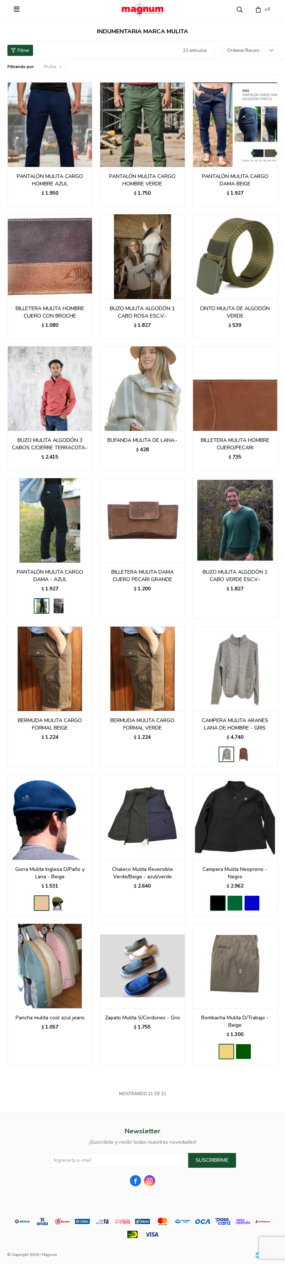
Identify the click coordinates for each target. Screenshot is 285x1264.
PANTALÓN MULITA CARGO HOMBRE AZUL (50, 180)
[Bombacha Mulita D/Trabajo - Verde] (243, 1051)
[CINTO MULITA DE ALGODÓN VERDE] (235, 256)
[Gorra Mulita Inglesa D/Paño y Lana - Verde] (58, 903)
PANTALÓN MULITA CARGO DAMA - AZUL (50, 576)
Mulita (50, 67)
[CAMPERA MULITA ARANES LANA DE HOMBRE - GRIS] (235, 668)
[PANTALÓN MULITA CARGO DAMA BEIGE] (235, 124)
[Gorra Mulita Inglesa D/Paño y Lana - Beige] (49, 817)
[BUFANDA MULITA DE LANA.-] (142, 388)
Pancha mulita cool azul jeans (50, 1017)
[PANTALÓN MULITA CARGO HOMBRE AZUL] (49, 124)
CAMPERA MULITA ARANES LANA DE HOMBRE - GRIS (235, 724)
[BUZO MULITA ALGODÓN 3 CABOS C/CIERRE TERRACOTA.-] (49, 388)
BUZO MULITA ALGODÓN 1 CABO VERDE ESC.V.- (235, 576)
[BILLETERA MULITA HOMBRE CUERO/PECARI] (235, 388)
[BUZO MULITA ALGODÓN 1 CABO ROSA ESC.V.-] (142, 256)
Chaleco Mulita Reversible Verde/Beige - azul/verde (142, 873)
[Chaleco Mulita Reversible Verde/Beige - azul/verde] (142, 817)
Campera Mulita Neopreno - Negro (235, 873)
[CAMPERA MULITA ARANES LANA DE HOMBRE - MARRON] (243, 754)
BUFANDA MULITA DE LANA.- (142, 440)
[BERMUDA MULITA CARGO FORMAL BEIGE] (49, 668)
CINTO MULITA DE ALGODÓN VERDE (235, 312)
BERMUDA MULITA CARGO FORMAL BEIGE (50, 724)
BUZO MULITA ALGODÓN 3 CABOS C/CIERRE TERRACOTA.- (50, 444)
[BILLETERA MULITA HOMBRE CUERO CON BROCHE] (49, 256)
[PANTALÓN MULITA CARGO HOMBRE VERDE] (142, 124)
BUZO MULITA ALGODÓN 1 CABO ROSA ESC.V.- (142, 312)
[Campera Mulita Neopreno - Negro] (235, 817)
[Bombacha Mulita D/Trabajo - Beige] (235, 965)
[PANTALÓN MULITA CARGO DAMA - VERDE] (58, 606)
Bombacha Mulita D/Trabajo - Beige (235, 1021)
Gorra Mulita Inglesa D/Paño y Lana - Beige (50, 873)
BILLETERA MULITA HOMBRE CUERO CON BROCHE (50, 312)
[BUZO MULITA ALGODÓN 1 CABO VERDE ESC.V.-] (235, 520)
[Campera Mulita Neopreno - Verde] (234, 903)
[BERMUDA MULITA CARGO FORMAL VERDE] (142, 668)
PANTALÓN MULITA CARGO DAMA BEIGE (235, 180)
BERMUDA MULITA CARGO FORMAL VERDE (142, 724)
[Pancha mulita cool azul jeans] (49, 965)
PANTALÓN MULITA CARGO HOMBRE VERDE (142, 180)
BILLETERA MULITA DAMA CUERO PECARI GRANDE (142, 576)
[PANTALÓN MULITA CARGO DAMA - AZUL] (49, 520)
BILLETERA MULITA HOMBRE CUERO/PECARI (235, 444)
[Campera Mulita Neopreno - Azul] (252, 903)
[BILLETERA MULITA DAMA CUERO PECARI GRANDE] (142, 520)
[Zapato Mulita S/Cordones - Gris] (142, 965)
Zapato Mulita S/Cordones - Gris (142, 1017)
